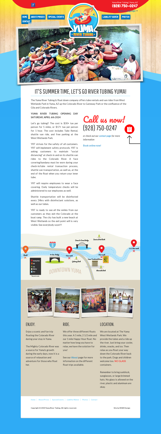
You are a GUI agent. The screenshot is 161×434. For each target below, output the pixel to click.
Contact (94, 400)
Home (24, 16)
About (74, 357)
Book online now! (92, 145)
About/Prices (38, 16)
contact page (105, 135)
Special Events (56, 16)
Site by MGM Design (122, 408)
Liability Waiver (110, 16)
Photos (125, 16)
